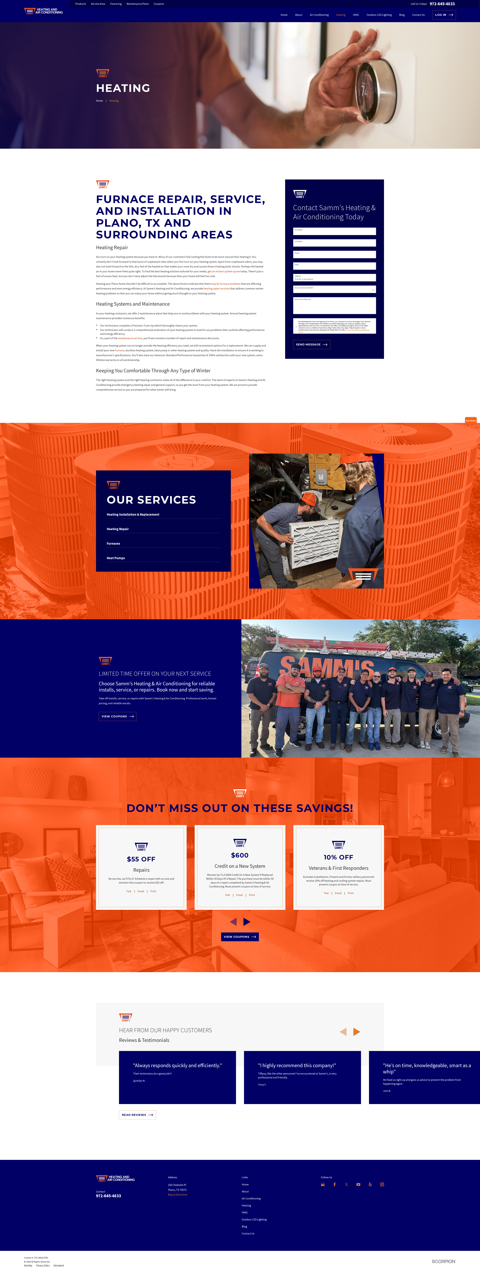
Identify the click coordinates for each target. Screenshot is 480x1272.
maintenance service (130, 338)
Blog (244, 1226)
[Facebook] (335, 1184)
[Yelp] (370, 1184)
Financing (116, 4)
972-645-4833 (442, 4)
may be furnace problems (226, 283)
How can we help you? (303, 299)
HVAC (245, 1212)
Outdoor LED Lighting (254, 1219)
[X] (346, 1184)
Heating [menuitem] (340, 15)
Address (298, 276)
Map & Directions (177, 1194)
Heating (246, 1205)
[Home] (43, 11)
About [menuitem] (298, 15)
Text (128, 891)
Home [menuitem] (284, 15)
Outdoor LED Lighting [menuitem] (379, 15)
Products (80, 4)
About (245, 1191)
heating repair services (217, 288)
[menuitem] (28, 1265)
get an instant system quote (224, 271)
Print (153, 891)
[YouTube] (358, 1184)
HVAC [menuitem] (356, 15)
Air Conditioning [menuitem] (319, 15)
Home (245, 1184)
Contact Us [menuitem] (418, 15)
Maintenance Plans (138, 4)
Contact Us (248, 1233)
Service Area (98, 4)
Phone (297, 253)
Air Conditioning (251, 1198)
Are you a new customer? (304, 288)
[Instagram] (382, 1184)
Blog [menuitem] (401, 15)
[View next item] (247, 922)
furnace (119, 350)
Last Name (298, 241)
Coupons (159, 4)
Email (296, 265)
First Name (299, 230)
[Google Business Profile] (323, 1184)
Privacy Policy (351, 330)
